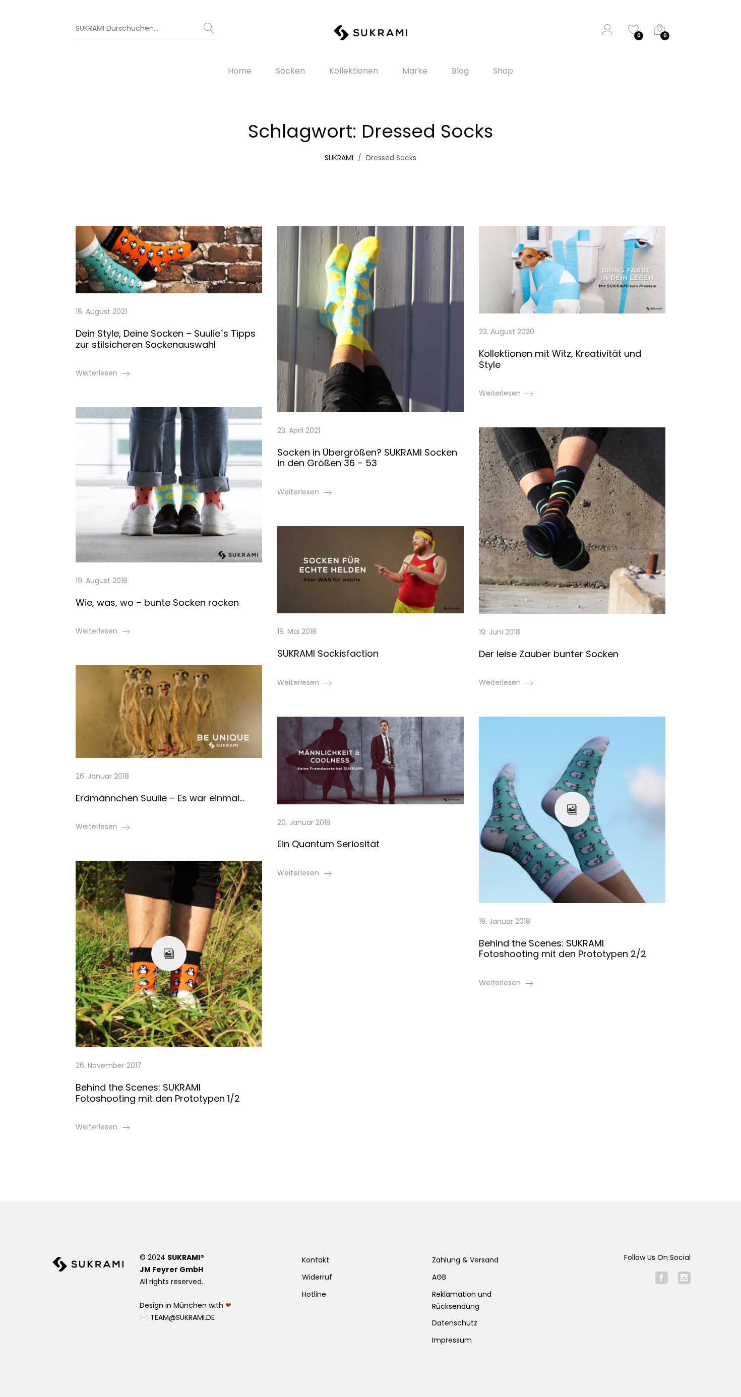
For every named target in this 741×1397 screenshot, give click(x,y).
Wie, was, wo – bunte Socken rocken (157, 602)
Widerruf (317, 1277)
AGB (439, 1277)
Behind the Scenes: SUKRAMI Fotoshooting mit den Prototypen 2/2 (562, 949)
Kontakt (315, 1260)
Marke (414, 71)
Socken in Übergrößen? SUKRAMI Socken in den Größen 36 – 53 (367, 458)
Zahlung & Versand (465, 1260)
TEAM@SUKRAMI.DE (182, 1317)
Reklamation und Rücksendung (461, 1300)
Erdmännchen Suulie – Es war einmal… (160, 798)
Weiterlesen (96, 373)
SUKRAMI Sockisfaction (328, 653)
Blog (460, 71)
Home (240, 71)
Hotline (314, 1294)
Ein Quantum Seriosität (328, 844)
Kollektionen (353, 71)
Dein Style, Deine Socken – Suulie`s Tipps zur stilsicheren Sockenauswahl (166, 339)
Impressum (452, 1340)
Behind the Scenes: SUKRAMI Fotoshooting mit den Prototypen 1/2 (158, 1093)
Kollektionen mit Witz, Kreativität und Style (560, 359)
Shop (503, 71)
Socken (290, 71)
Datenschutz (454, 1323)
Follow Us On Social (657, 1257)
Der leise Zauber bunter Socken (549, 654)
